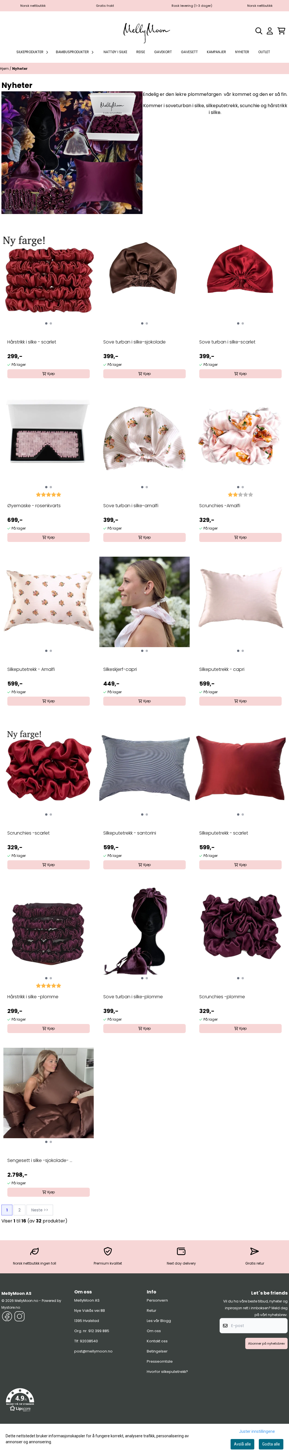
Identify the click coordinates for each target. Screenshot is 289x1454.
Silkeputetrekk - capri (221, 669)
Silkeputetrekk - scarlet (223, 833)
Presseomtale (160, 1361)
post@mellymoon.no (93, 1351)
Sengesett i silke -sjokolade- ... (39, 1160)
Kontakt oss (157, 1341)
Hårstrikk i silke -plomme (32, 996)
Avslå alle (242, 1444)
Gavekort (163, 51)
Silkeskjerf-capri (120, 669)
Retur (151, 1310)
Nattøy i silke (115, 51)
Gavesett (189, 51)
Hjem (5, 68)
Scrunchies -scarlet (28, 833)
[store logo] (144, 31)
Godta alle (271, 1444)
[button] (20, 1400)
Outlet (264, 51)
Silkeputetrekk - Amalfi (31, 669)
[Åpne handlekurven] (281, 31)
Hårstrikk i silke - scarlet (31, 342)
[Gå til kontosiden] (269, 31)
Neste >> (39, 1210)
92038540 (89, 1341)
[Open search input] (258, 30)
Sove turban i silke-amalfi (130, 505)
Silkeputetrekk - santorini (129, 833)
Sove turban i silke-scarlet (227, 342)
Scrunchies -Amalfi (219, 505)
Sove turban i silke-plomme (133, 996)
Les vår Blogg (159, 1320)
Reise (140, 51)
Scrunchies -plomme (222, 996)
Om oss (154, 1330)
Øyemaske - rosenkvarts (34, 505)
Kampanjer (216, 51)
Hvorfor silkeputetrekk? (167, 1371)
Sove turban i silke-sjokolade (134, 342)
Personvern (157, 1300)
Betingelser (157, 1351)
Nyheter (242, 51)
